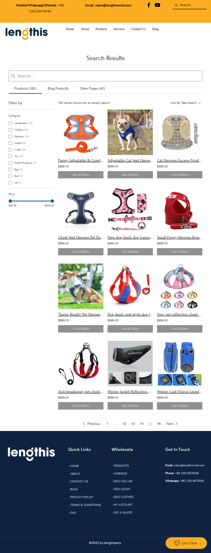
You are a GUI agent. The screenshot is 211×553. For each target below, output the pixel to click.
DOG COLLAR (123, 481)
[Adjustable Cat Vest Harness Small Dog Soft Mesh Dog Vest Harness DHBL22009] (130, 132)
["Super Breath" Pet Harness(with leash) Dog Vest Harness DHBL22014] (80, 286)
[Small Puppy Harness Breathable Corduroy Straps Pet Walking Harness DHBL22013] (179, 209)
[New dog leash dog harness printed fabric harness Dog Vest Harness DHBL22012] (130, 209)
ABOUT (75, 474)
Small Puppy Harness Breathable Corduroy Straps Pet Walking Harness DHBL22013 (179, 237)
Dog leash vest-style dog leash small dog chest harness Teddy (130, 314)
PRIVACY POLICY (81, 497)
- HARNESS (119, 474)
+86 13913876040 (187, 473)
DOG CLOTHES (124, 497)
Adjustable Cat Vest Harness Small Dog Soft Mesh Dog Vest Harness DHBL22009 (130, 160)
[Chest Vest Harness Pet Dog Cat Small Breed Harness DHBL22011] (80, 209)
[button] (91, 423)
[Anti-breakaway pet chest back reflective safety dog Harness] (80, 363)
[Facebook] (148, 5)
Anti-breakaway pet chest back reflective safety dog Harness (80, 391)
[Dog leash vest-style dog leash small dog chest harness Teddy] (130, 286)
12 (124, 424)
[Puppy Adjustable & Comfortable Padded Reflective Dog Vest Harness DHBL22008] (80, 132)
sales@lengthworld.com (113, 5)
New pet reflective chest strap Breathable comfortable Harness (179, 314)
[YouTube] (157, 5)
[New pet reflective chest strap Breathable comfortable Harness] (179, 286)
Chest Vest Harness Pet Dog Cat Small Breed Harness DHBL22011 (80, 237)
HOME (74, 466)
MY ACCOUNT (123, 505)
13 (133, 424)
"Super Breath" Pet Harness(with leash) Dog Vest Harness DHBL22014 (80, 314)
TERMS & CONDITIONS (85, 505)
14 (141, 424)
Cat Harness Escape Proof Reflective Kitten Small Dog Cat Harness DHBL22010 (179, 160)
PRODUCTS (121, 466)
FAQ (73, 513)
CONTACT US (79, 481)
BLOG (73, 489)
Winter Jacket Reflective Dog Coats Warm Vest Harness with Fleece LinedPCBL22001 (130, 391)
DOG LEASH (122, 489)
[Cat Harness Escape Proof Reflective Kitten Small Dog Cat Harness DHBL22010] (179, 132)
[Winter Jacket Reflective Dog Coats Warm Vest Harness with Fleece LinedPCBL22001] (130, 363)
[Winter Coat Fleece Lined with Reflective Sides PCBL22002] (179, 363)
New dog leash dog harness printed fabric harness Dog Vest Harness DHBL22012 (130, 237)
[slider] (10, 201)
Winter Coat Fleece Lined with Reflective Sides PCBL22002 (179, 391)
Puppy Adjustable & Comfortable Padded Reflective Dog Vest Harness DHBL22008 (80, 160)
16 (159, 424)
